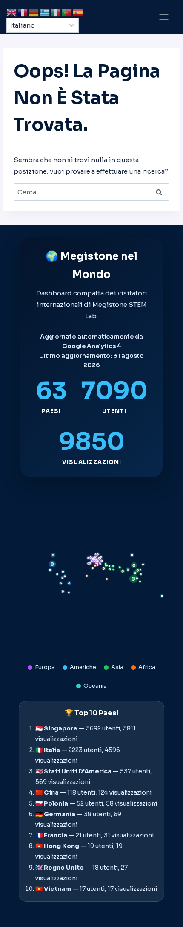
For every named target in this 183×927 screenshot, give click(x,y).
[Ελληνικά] (45, 12)
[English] (11, 12)
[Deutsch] (34, 12)
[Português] (67, 12)
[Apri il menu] (163, 17)
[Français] (23, 12)
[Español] (78, 12)
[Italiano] (56, 12)
